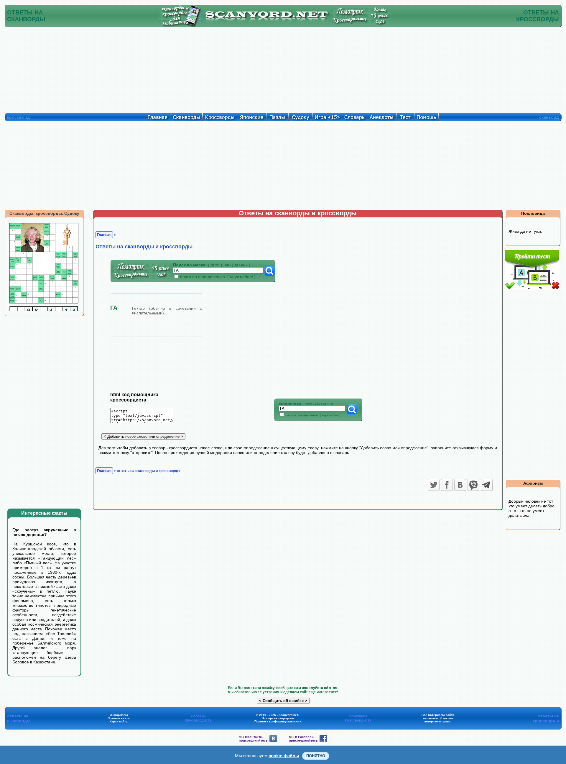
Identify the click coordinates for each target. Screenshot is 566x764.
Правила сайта (119, 718)
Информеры (119, 715)
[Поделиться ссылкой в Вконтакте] (460, 485)
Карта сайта (119, 721)
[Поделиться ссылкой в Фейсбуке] (447, 485)
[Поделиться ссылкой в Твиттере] (434, 485)
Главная (104, 235)
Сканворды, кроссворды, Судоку (44, 213)
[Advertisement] (283, 68)
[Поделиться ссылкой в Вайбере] (473, 485)
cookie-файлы (284, 755)
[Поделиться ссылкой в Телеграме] (487, 485)
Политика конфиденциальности (277, 721)
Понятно (315, 756)
